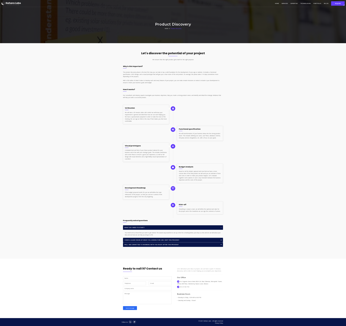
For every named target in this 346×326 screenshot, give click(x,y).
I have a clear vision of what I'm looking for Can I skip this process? (151, 240)
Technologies (305, 3)
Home (277, 3)
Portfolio (317, 3)
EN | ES (326, 3)
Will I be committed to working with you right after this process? (151, 244)
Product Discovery (176, 28)
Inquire (338, 3)
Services (285, 3)
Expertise (294, 3)
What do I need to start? (134, 227)
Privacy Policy (219, 323)
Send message (130, 308)
